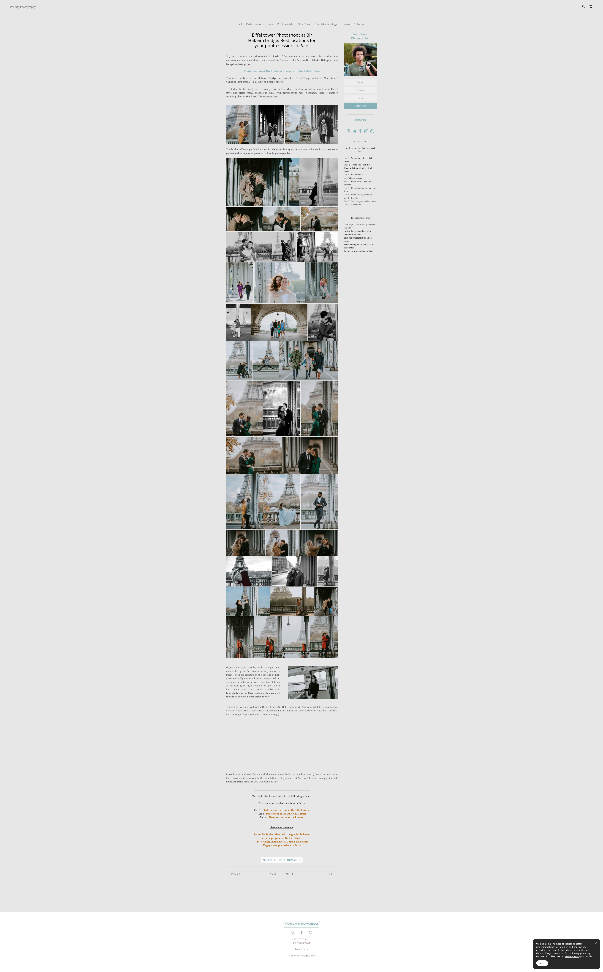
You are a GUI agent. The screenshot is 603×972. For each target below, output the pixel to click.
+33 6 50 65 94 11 (301, 939)
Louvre (346, 24)
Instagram (360, 119)
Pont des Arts (285, 24)
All (240, 24)
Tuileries (359, 24)
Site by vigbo (16, 964)
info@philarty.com (302, 942)
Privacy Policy (573, 956)
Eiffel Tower (305, 24)
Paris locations (255, 24)
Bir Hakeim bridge (327, 24)
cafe (271, 24)
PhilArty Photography (23, 7)
